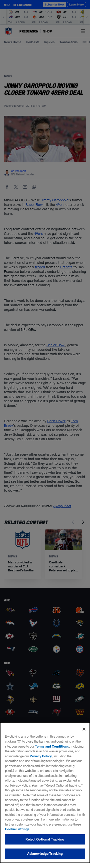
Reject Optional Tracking (45, 839)
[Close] (84, 729)
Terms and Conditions (52, 746)
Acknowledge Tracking (45, 854)
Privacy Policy (41, 756)
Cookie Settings (17, 829)
